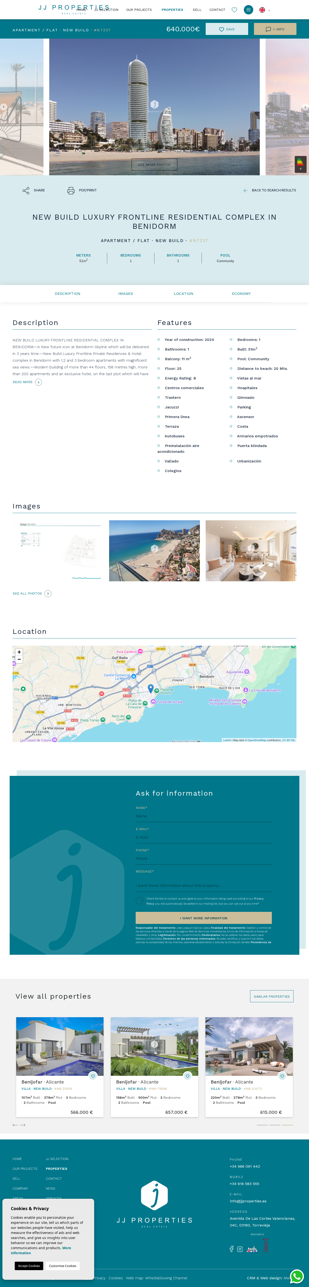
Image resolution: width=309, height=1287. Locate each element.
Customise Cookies (62, 1266)
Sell (197, 10)
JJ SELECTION (106, 10)
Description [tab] (67, 293)
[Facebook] (231, 1248)
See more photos (154, 165)
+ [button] (19, 652)
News (50, 1188)
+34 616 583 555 (244, 1183)
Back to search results (273, 190)
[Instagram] (240, 1249)
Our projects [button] (139, 10)
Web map (134, 1278)
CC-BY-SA (288, 740)
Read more (23, 382)
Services (54, 1198)
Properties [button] (172, 10)
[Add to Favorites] (93, 1076)
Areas (18, 1198)
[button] (33, 190)
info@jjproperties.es (248, 1201)
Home (81, 10)
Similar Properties (272, 996)
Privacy (99, 1278)
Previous (15, 1124)
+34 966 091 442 (245, 1166)
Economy (241, 293)
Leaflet (227, 740)
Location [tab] (183, 293)
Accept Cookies (29, 1266)
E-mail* (142, 829)
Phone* (142, 850)
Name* (141, 808)
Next (22, 1124)
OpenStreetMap (256, 740)
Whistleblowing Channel (166, 1278)
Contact (217, 10)
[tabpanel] (60, 1067)
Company (20, 1188)
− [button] (19, 659)
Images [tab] (125, 293)
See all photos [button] (28, 593)
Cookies (116, 1278)
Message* (145, 871)
